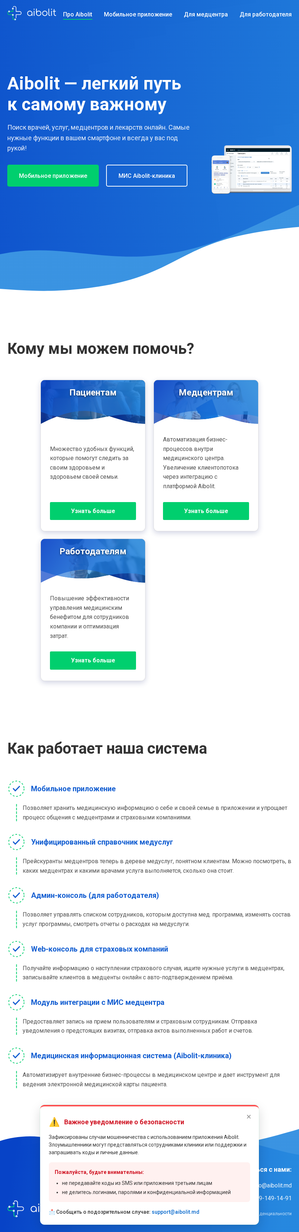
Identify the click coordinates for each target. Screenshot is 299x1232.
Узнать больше (93, 511)
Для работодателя (266, 14)
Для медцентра (206, 14)
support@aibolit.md (175, 1212)
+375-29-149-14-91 (266, 1198)
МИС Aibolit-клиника (147, 175)
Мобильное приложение (138, 14)
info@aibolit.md (272, 1185)
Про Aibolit (77, 14)
